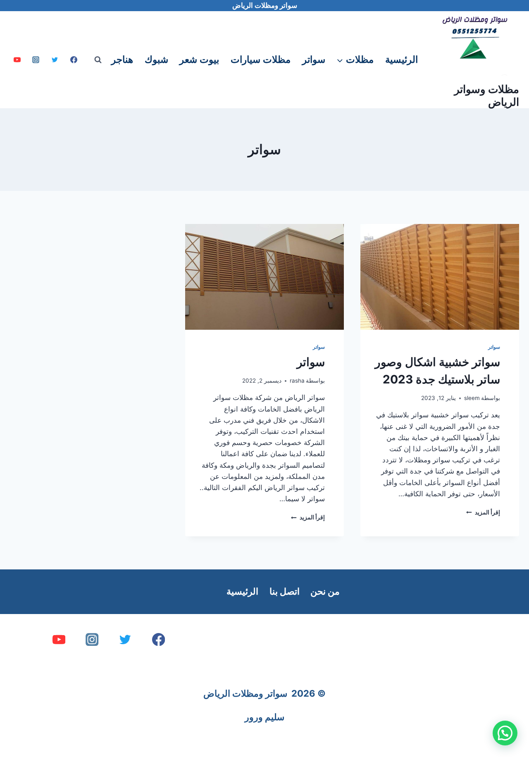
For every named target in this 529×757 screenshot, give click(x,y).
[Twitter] (55, 60)
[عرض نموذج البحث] (98, 59)
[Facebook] (74, 60)
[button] (505, 733)
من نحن (325, 591)
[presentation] (439, 277)
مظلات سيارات (261, 59)
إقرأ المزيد (483, 512)
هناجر (122, 59)
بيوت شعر (199, 59)
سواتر (313, 59)
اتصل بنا (284, 591)
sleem (472, 398)
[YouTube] (17, 60)
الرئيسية (401, 59)
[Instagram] (36, 60)
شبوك (156, 59)
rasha (297, 380)
